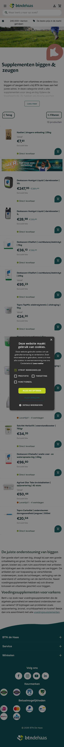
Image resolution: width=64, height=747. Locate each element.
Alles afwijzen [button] (32, 398)
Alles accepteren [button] (32, 390)
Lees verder (38, 363)
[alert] (32, 373)
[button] (32, 405)
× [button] (51, 340)
